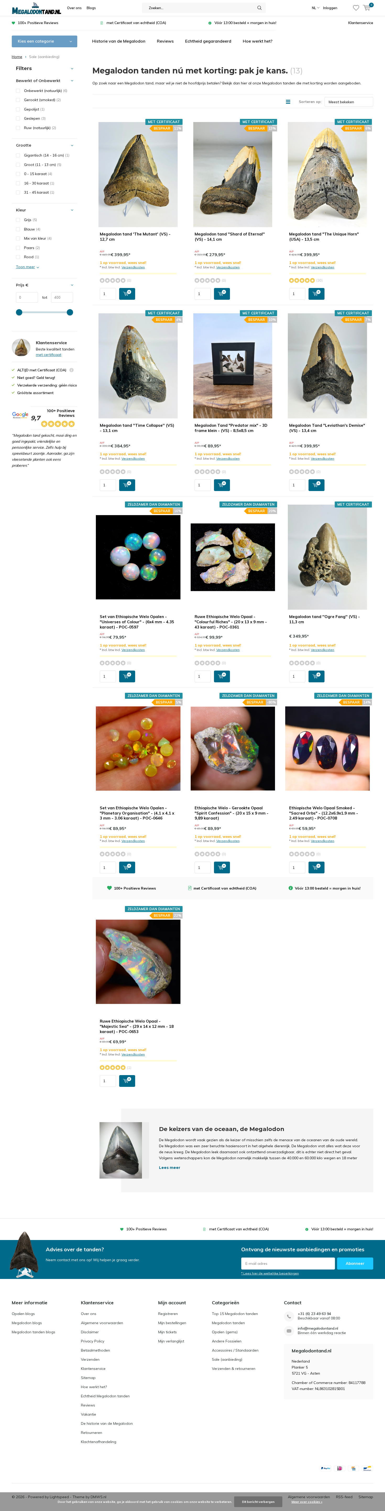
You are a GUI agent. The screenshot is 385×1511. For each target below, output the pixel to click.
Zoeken (259, 8)
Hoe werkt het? (257, 41)
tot (42, 297)
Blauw (32, 229)
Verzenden (90, 1359)
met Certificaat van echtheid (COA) (136, 22)
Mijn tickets (167, 1332)
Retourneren (91, 1432)
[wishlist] (356, 8)
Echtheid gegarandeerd (208, 41)
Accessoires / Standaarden (235, 1350)
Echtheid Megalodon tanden (105, 1396)
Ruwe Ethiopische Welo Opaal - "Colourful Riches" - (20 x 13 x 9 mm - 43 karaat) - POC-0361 (231, 622)
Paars (32, 247)
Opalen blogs (23, 1313)
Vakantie (88, 1414)
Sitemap (88, 1377)
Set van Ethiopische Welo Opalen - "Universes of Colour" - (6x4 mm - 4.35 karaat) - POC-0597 (137, 622)
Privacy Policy (92, 1341)
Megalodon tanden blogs (33, 1332)
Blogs (91, 8)
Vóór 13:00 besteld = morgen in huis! (245, 22)
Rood (31, 257)
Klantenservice (360, 22)
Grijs (30, 219)
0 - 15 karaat (38, 173)
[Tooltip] (71, 371)
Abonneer (355, 1263)
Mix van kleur (38, 238)
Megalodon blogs (27, 1322)
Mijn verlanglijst (171, 1341)
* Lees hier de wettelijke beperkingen (270, 1273)
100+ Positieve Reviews (38, 22)
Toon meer (25, 266)
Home (17, 56)
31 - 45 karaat (39, 192)
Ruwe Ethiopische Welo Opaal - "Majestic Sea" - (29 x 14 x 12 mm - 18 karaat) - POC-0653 (137, 1026)
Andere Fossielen (226, 1341)
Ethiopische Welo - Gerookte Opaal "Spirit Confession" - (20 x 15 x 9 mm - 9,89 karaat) (231, 813)
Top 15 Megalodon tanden (235, 1313)
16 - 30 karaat (39, 183)
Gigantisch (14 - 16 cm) (46, 155)
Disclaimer (90, 1332)
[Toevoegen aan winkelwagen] (127, 294)
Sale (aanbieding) (227, 1359)
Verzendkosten (133, 267)
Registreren (168, 1313)
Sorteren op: (310, 101)
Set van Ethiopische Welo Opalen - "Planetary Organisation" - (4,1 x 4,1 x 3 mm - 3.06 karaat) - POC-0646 (137, 813)
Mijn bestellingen (172, 1322)
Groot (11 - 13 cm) (42, 164)
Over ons (74, 8)
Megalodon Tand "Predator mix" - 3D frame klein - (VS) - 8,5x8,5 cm (231, 428)
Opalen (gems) (225, 1332)
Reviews (165, 41)
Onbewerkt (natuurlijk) (45, 90)
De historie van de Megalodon (107, 1423)
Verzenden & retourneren (233, 1368)
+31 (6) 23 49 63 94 (314, 1314)
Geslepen (35, 118)
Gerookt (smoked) (42, 99)
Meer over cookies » (307, 1502)
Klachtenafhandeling (98, 1441)
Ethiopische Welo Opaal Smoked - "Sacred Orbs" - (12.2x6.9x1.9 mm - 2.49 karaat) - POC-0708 (323, 813)
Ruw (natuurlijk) (40, 127)
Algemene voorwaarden (102, 1322)
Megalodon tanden (228, 1322)
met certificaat (48, 354)
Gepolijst (34, 109)
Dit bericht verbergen (258, 1502)
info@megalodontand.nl (318, 1328)
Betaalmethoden (95, 1350)
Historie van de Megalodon (118, 41)
